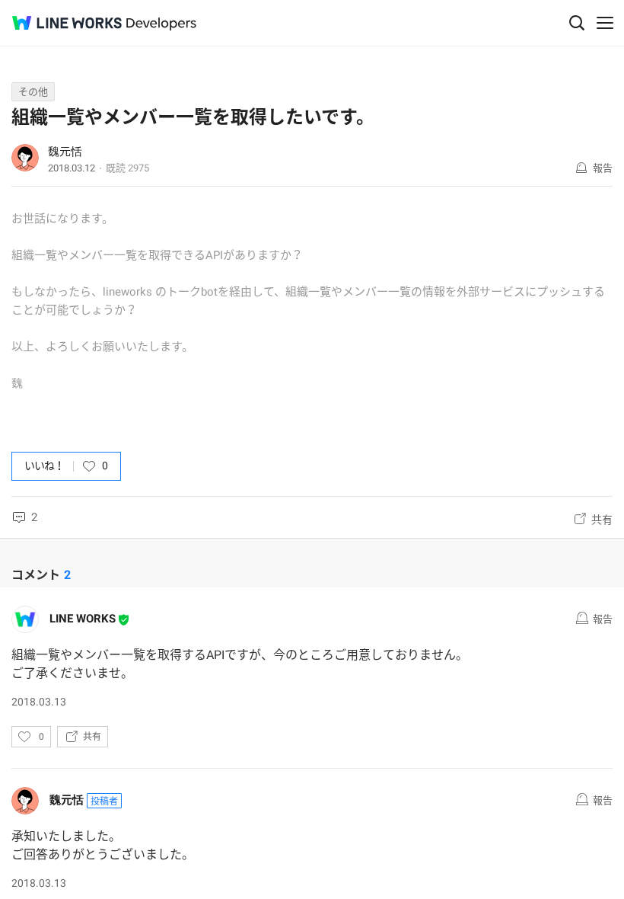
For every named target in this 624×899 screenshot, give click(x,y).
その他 (33, 92)
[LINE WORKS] (67, 23)
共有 (602, 519)
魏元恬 (65, 151)
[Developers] (161, 24)
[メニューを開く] (605, 22)
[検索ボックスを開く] (576, 22)
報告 (603, 168)
